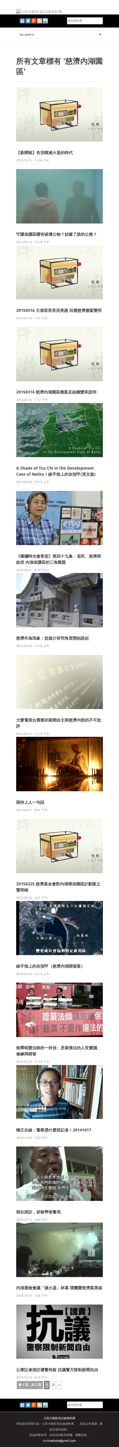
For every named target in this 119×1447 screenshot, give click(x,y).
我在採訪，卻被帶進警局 (38, 1212)
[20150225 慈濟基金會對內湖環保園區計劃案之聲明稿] (59, 845)
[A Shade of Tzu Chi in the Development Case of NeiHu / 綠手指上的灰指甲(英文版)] (59, 430)
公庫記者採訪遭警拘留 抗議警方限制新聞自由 (57, 1369)
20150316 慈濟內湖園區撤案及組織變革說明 (56, 392)
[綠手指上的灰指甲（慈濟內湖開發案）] (59, 928)
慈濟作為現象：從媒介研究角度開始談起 (52, 638)
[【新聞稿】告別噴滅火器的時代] (59, 114)
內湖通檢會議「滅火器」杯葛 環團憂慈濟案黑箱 (59, 1287)
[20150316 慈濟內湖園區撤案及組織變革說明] (59, 354)
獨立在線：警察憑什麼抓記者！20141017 (53, 1130)
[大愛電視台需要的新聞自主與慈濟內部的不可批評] (59, 681)
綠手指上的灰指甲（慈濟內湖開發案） (50, 966)
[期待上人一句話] (59, 764)
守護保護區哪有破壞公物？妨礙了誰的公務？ (56, 234)
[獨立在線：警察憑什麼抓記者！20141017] (59, 1091)
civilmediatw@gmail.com (59, 1440)
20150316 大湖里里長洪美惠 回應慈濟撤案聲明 (59, 310)
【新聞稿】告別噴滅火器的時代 (44, 152)
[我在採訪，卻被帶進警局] (59, 1173)
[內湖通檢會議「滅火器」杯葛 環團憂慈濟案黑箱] (59, 1249)
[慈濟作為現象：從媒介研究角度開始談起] (59, 600)
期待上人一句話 (30, 802)
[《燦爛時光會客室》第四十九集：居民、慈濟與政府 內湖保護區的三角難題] (59, 518)
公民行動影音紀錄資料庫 (59, 1418)
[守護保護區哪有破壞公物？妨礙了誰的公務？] (59, 196)
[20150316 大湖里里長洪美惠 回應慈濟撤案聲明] (59, 272)
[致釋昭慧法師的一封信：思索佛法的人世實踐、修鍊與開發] (59, 1009)
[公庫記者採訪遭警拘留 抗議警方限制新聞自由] (59, 1331)
